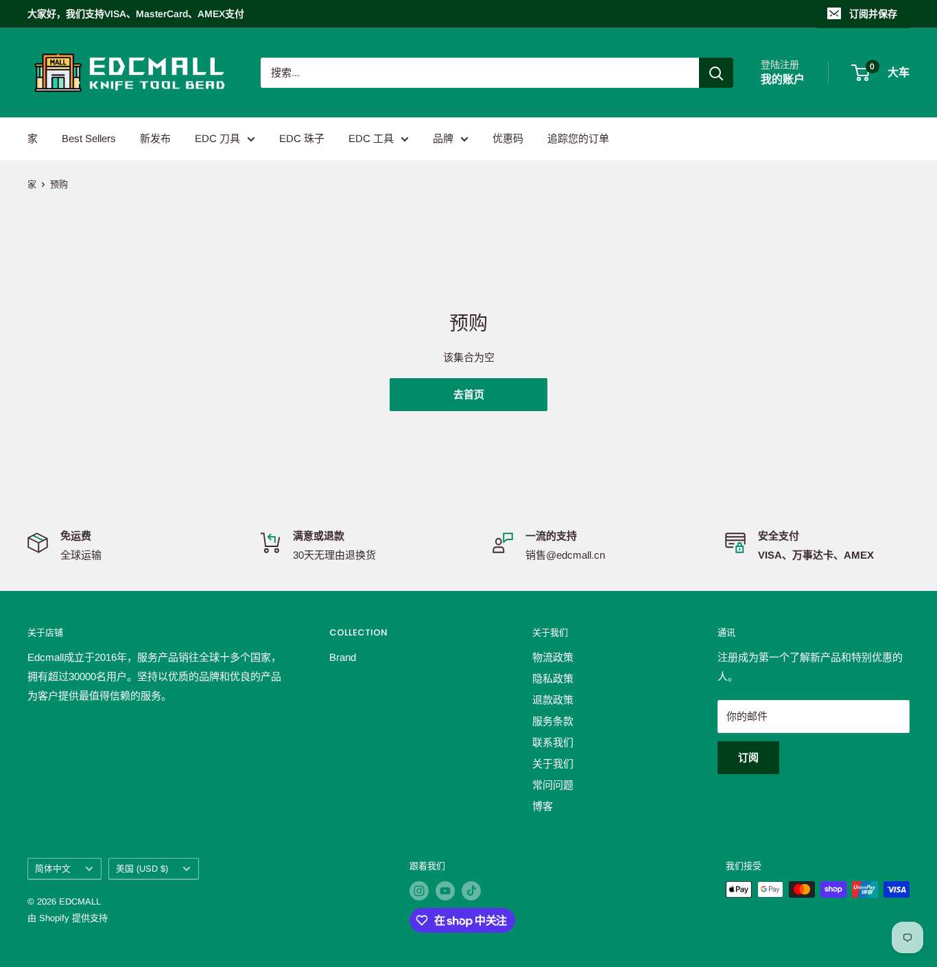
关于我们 (552, 763)
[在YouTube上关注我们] (445, 890)
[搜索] (716, 73)
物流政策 (552, 657)
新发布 (155, 138)
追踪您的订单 (578, 138)
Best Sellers (89, 138)
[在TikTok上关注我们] (471, 890)
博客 (542, 806)
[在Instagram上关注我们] (419, 890)
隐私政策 (552, 678)
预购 (59, 184)
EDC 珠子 (301, 138)
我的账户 (783, 79)
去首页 (468, 394)
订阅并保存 (873, 13)
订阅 (748, 757)
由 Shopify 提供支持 (67, 918)
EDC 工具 (371, 138)
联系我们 (552, 742)
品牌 (443, 138)
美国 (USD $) (142, 868)
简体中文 (53, 868)
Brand (342, 657)
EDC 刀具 (217, 138)
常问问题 (552, 785)
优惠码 (508, 138)
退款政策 (552, 700)
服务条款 (552, 721)
